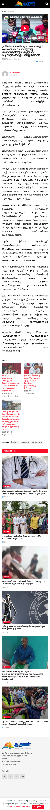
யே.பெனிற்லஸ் (15, 72)
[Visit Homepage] (25, 3)
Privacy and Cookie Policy (19, 807)
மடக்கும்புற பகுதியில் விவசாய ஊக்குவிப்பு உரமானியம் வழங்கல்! (22, 537)
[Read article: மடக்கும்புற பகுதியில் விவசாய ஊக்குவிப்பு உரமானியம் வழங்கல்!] (25, 517)
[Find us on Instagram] (16, 776)
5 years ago (18, 59)
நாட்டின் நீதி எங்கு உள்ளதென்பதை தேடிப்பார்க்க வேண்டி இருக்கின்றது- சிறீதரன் (32, 382)
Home (4, 11)
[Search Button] (47, 4)
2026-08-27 (6, 497)
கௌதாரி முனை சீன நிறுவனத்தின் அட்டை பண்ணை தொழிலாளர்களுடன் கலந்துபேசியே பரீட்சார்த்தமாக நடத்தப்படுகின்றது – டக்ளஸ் (11, 420)
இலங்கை (11, 11)
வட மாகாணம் (37, 442)
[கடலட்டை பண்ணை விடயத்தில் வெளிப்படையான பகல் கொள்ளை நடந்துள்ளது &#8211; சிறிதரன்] (11, 368)
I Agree (37, 807)
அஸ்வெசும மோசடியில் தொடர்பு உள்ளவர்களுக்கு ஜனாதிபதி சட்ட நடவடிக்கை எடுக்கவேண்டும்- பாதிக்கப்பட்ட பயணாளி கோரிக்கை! (22, 675)
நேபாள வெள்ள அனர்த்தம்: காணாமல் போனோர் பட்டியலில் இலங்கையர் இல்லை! (25, 723)
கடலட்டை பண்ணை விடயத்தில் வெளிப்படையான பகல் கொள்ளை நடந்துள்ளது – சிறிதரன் (10, 383)
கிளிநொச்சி (25, 442)
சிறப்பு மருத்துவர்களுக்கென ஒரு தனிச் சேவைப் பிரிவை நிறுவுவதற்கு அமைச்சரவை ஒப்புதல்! (24, 492)
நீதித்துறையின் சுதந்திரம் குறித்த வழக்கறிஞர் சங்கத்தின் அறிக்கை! (23, 627)
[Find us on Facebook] (4, 776)
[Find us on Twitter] (10, 776)
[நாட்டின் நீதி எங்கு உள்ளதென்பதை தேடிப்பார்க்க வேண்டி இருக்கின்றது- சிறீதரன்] (33, 368)
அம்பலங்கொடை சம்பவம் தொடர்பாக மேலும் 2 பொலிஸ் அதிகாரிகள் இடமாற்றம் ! (23, 582)
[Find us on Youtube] (22, 776)
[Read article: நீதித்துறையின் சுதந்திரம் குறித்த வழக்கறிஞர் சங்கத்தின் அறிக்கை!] (25, 607)
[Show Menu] (3, 4)
